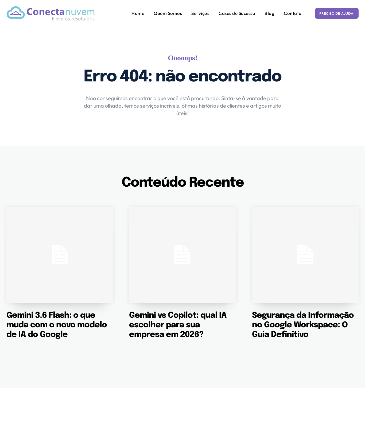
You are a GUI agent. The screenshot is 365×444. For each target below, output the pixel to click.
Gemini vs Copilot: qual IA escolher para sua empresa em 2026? (178, 325)
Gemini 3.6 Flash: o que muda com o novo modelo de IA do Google (56, 325)
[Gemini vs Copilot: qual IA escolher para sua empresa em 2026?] (182, 255)
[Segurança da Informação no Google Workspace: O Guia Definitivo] (305, 255)
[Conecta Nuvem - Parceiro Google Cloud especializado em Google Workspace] (50, 13)
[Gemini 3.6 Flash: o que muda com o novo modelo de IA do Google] (59, 255)
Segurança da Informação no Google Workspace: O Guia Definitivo (303, 325)
